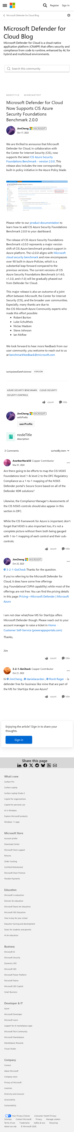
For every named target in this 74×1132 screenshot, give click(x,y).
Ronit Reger (56, 679)
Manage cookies (53, 1119)
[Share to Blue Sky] (43, 765)
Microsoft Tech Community (15, 1031)
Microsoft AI (9, 951)
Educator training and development (19, 923)
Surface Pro (9, 781)
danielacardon (35, 679)
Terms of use (9, 1122)
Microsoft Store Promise (14, 872)
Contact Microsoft (23, 1119)
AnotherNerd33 (22, 460)
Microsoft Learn (11, 1020)
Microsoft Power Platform (15, 974)
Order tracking (10, 861)
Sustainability (10, 1105)
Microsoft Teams (11, 980)
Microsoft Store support (14, 850)
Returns (7, 855)
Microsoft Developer (13, 1014)
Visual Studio (10, 1048)
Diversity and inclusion (14, 1094)
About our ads (10, 1126)
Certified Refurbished (13, 867)
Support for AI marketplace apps (18, 1025)
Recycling (53, 1122)
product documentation (44, 222)
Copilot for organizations (15, 799)
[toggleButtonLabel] (68, 15)
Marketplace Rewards (13, 1043)
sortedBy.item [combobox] (58, 450)
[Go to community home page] (12, 5)
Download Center (12, 844)
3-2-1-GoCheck (16, 569)
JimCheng (23, 128)
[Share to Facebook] (25, 765)
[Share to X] (31, 765)
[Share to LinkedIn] (19, 765)
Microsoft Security (12, 957)
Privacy (39, 1119)
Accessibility (9, 1099)
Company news (10, 1076)
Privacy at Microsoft (13, 1082)
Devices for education (13, 900)
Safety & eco (39, 1122)
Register (54, 5)
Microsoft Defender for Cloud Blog (22, 15)
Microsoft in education (14, 895)
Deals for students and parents (17, 929)
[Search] (45, 5)
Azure (6, 1008)
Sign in (19, 740)
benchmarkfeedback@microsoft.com (32, 355)
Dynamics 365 (10, 963)
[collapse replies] (37, 458)
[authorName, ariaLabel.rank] (10, 130)
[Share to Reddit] (37, 765)
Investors (8, 1088)
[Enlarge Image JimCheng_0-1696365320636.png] (37, 196)
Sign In (66, 5)
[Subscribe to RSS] (49, 765)
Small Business (10, 992)
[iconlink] (10, 436)
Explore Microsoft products (16, 816)
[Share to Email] (55, 765)
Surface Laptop (10, 787)
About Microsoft (11, 1071)
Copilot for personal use (14, 804)
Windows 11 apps (12, 822)
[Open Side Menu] (5, 5)
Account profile (10, 838)
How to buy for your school (15, 918)
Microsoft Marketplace (14, 1037)
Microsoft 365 (10, 969)
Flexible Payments (12, 878)
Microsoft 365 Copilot (13, 986)
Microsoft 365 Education (15, 912)
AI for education (11, 935)
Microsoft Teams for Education (17, 906)
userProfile (26, 424)
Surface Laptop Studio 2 (14, 793)
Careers (7, 1065)
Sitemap (7, 1119)
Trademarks (24, 1122)
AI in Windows (10, 810)
